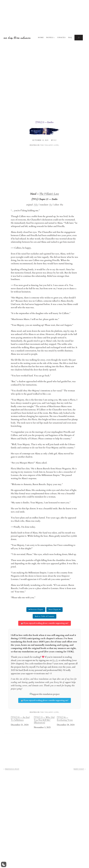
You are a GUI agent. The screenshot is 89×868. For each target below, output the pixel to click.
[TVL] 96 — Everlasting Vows (65, 718)
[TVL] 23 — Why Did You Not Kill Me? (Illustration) (44, 720)
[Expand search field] (78, 37)
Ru (50, 204)
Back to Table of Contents (44, 616)
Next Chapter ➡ (54, 609)
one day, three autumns (17, 37)
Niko (36, 204)
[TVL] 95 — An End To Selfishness (20, 718)
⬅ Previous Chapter (36, 609)
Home (41, 37)
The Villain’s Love (49, 145)
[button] (3, 864)
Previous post (12, 769)
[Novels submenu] (54, 37)
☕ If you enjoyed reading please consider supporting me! (44, 623)
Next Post (79, 769)
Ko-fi (54, 660)
